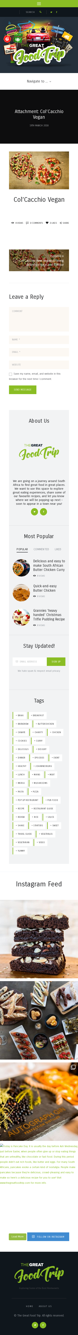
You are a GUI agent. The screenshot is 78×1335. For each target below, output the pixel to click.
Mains (37, 774)
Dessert (42, 749)
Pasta (21, 791)
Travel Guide (25, 834)
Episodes (39, 757)
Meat (52, 774)
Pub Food (52, 800)
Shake (21, 825)
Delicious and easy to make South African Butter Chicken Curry (49, 565)
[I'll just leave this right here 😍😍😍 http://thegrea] (39, 939)
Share (66, 223)
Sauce (51, 817)
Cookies (22, 741)
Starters (38, 825)
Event (57, 757)
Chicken (56, 732)
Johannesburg (43, 766)
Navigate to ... (37, 81)
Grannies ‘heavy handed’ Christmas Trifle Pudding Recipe (49, 615)
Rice (36, 817)
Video (42, 842)
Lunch (21, 774)
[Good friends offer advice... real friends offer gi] (39, 1101)
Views (41, 576)
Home (29, 1306)
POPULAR (22, 549)
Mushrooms (41, 783)
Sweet (55, 825)
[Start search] (40, 12)
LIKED (58, 549)
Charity (39, 732)
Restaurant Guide (43, 808)
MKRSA (21, 783)
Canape (21, 732)
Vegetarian (24, 842)
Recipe (21, 808)
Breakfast (38, 715)
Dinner (21, 757)
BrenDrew (23, 724)
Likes (53, 223)
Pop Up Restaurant (28, 800)
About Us (45, 1306)
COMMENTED (41, 549)
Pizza (36, 791)
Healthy (22, 766)
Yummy (21, 851)
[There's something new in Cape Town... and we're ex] (39, 1020)
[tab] (22, 549)
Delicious (23, 749)
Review (21, 817)
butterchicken (46, 724)
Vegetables (47, 834)
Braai (21, 715)
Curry (39, 741)
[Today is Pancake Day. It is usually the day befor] (39, 1183)
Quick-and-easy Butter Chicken (45, 588)
